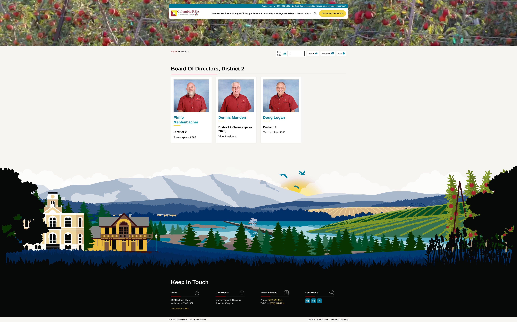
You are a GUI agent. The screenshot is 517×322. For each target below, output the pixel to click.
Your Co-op (303, 13)
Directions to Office (180, 308)
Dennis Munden (232, 117)
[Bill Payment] (322, 319)
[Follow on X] (319, 300)
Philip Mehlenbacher (186, 119)
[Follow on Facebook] (307, 300)
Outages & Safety (285, 13)
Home (174, 51)
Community (267, 13)
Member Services (220, 13)
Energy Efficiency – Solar (245, 13)
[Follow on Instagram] (313, 300)
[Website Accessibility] (339, 319)
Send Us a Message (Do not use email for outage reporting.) (320, 6)
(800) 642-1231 (283, 6)
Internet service (332, 13)
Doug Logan (274, 117)
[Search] (315, 13)
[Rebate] (311, 319)
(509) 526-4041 (275, 300)
